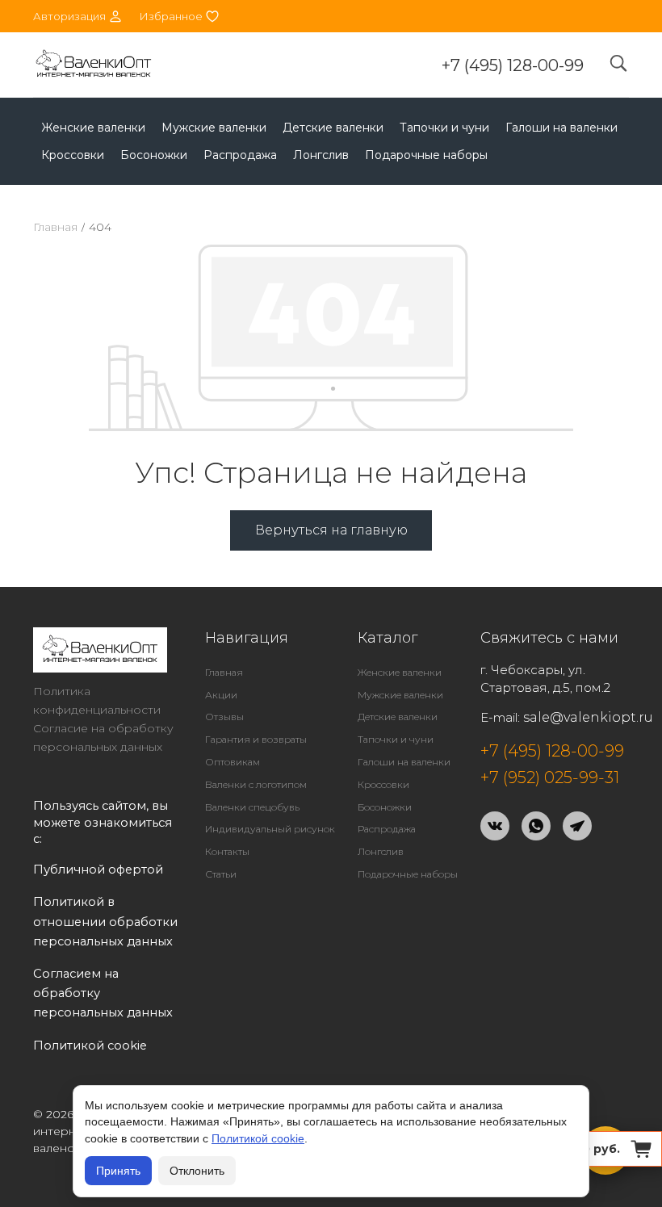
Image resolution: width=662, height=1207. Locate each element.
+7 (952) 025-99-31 (549, 777)
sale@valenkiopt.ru (588, 717)
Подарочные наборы (426, 155)
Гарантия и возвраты (256, 739)
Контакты (227, 851)
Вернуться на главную (331, 530)
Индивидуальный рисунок (270, 829)
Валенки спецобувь (252, 807)
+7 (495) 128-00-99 (513, 65)
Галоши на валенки (561, 127)
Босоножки (153, 155)
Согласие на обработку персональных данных (103, 737)
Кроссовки (72, 155)
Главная (55, 227)
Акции (221, 695)
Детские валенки (333, 127)
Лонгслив (321, 155)
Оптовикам (232, 762)
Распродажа (240, 155)
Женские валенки (93, 127)
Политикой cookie (258, 1138)
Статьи (221, 874)
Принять (118, 1170)
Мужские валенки (213, 127)
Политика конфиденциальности (97, 700)
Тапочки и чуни (444, 127)
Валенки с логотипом (256, 784)
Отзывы (224, 716)
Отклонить (197, 1170)
